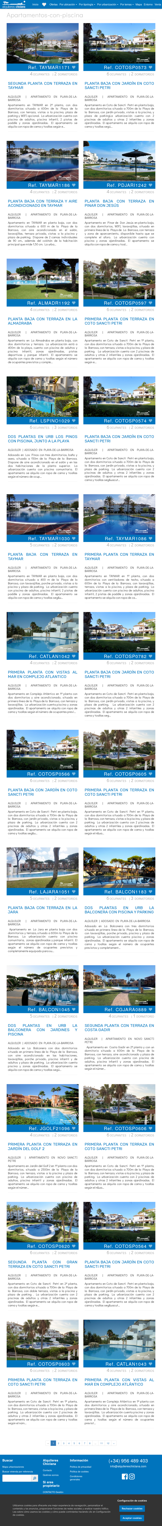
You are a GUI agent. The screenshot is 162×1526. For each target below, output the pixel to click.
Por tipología (86, 4)
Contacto (47, 1470)
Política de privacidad (80, 1466)
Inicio (35, 4)
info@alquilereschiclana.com (128, 1466)
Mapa (139, 4)
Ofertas (54, 4)
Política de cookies (79, 1471)
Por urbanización (107, 4)
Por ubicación (67, 4)
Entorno (148, 4)
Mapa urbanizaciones (13, 1466)
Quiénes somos (51, 1475)
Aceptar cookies (132, 1518)
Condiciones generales (76, 1478)
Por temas (126, 4)
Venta (158, 4)
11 (101, 1443)
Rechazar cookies (132, 1508)
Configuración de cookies (132, 1500)
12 (108, 1443)
